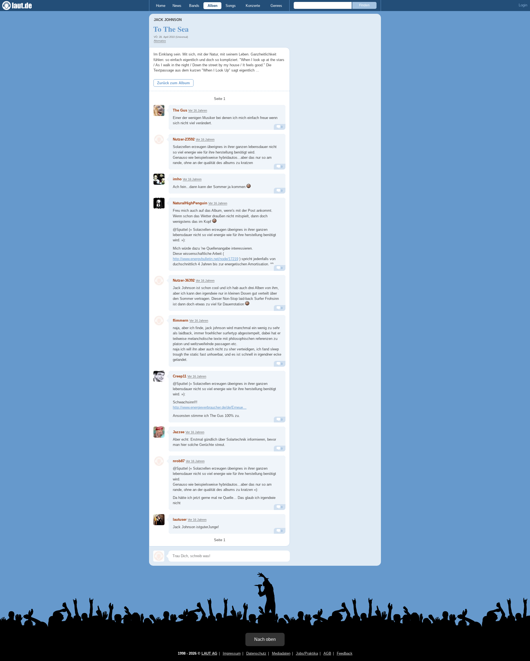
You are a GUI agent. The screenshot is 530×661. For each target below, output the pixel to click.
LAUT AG (209, 653)
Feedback (345, 653)
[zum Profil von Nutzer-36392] (159, 280)
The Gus (180, 110)
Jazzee (178, 432)
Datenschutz (256, 653)
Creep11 (179, 376)
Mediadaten (281, 653)
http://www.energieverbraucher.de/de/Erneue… (210, 407)
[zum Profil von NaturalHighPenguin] (159, 203)
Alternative (160, 40)
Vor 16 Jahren (197, 110)
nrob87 (179, 461)
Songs (231, 6)
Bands (194, 6)
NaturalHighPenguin (190, 203)
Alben (213, 6)
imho (177, 179)
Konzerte (253, 6)
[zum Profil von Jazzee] (159, 432)
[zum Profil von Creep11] (159, 376)
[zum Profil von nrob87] (159, 461)
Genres (276, 6)
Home (160, 6)
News (177, 6)
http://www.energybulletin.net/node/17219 (205, 259)
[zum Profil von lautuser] (159, 519)
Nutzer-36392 (184, 280)
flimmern (180, 320)
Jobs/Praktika (307, 653)
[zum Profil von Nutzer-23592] (159, 139)
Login (523, 5)
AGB (327, 653)
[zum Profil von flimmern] (159, 320)
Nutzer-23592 (184, 139)
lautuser (180, 519)
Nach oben (265, 639)
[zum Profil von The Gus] (159, 110)
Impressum (232, 653)
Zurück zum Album (173, 83)
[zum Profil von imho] (159, 179)
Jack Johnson (168, 20)
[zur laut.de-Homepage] (22, 5)
